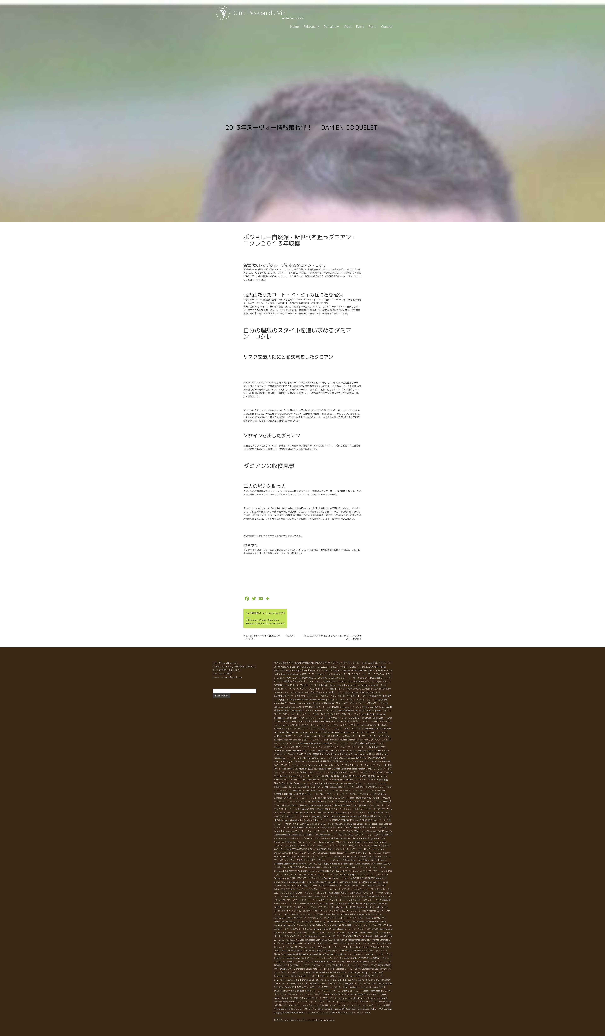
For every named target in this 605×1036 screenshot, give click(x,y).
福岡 (358, 947)
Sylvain (277, 787)
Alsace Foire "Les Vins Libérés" (308, 845)
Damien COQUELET (325, 939)
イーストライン (358, 925)
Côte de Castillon (307, 939)
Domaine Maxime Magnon (317, 827)
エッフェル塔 (307, 783)
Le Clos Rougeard (294, 950)
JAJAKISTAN (375, 754)
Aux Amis (321, 797)
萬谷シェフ (366, 939)
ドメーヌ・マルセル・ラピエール (305, 685)
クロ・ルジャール (360, 918)
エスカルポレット (319, 943)
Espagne (354, 827)
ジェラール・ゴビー (376, 976)
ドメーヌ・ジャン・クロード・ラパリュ (318, 717)
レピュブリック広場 (282, 849)
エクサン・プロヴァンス (366, 787)
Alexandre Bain (297, 710)
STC (328, 736)
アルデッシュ (337, 757)
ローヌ (372, 852)
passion (316, 823)
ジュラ (292, 1008)
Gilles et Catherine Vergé (311, 805)
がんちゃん (331, 747)
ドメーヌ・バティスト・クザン (346, 889)
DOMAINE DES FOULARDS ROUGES (319, 677)
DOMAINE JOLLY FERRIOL (285, 853)
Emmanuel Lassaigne (337, 812)
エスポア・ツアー (282, 928)
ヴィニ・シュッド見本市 (329, 707)
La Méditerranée (352, 939)
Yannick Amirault (332, 779)
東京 (388, 1005)
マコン (307, 747)
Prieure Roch (297, 827)
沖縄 (349, 925)
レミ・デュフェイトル (352, 871)
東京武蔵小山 (293, 954)
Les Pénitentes (299, 667)
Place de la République (342, 863)
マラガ (289, 816)
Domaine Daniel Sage (352, 805)
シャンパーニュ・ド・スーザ (287, 772)
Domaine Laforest (342, 838)
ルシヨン (326, 928)
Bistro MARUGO (293, 725)
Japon (333, 710)
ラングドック (339, 979)
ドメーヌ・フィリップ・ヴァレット (370, 765)
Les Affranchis (336, 670)
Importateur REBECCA (356, 994)
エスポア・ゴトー (326, 728)
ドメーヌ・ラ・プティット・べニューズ (354, 696)
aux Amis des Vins (357, 979)
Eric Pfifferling (359, 903)
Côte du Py (378, 812)
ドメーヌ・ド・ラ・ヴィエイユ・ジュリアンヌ (319, 856)
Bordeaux (372, 725)
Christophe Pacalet (366, 743)
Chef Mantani (360, 998)
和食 (364, 805)
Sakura (296, 717)
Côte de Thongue (325, 721)
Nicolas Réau (303, 699)
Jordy (286, 685)
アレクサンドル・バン (356, 900)
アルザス (364, 794)
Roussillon (283, 710)
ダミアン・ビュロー (363, 809)
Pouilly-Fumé (310, 757)
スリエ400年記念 (374, 925)
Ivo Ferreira (339, 907)
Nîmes (330, 892)
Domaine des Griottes (367, 824)
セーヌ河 (319, 910)
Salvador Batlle (330, 805)
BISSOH (359, 681)
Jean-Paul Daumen (344, 932)
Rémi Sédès (290, 896)
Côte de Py (363, 976)
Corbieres (301, 896)
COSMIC (278, 750)
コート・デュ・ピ (282, 983)
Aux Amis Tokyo (365, 838)
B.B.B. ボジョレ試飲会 (331, 824)
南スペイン (377, 696)
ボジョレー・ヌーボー (346, 677)
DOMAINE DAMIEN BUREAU (300, 754)
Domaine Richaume (374, 936)
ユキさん (376, 831)
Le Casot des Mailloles (360, 881)
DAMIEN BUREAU (373, 728)
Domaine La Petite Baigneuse (372, 714)
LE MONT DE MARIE (317, 976)
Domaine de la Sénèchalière (296, 990)
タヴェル (297, 979)
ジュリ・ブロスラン (311, 739)
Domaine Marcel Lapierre (310, 703)
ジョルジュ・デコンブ (374, 950)
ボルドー (364, 827)
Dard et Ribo (288, 670)
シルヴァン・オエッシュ (301, 929)
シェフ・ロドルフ (294, 998)
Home (294, 26)
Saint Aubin (376, 772)
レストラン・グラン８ (340, 736)
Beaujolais (273, 620)
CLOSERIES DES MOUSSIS (329, 732)
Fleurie (323, 932)
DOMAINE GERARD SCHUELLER (315, 663)
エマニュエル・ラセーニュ (346, 714)
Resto (372, 26)
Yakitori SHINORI (375, 670)
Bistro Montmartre (295, 958)
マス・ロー (349, 969)
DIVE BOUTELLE (321, 961)
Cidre (387, 736)
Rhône (363, 725)
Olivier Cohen (324, 1008)
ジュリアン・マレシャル (289, 743)
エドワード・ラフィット (342, 809)
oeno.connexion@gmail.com (227, 676)
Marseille (305, 761)
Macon (355, 838)
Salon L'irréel (280, 957)
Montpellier (337, 754)
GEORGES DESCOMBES (372, 688)
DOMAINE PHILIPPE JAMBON (288, 794)
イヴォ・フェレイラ (344, 842)
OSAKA (294, 914)
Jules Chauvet (313, 896)
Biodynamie (363, 677)
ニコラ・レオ (301, 1009)
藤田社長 (322, 768)
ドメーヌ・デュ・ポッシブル (340, 936)
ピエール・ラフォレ (349, 910)
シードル (324, 969)
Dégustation (327, 871)
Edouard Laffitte (371, 816)
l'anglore (363, 754)
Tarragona (312, 983)
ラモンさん (311, 666)
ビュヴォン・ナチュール (321, 889)
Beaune (327, 878)
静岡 (385, 699)
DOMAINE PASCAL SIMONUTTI (301, 834)
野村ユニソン (308, 673)
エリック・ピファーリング (307, 831)
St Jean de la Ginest (345, 681)
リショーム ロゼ (335, 943)
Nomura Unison (290, 805)
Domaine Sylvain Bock (331, 685)
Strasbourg (318, 779)
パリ (356, 831)
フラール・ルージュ (310, 696)
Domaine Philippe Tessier (332, 853)
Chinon (322, 903)
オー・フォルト (337, 834)
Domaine (330, 26)
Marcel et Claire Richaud (353, 750)
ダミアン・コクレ (328, 696)
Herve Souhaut (351, 754)
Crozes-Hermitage (371, 990)
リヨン (379, 853)
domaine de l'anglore (372, 681)
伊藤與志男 (255, 613)
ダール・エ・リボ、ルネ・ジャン (326, 998)
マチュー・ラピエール (334, 987)
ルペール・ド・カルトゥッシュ (341, 1001)
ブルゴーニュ (345, 918)
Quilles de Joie (293, 940)
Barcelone (365, 797)
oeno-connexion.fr (222, 673)
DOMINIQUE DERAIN (335, 797)
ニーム (285, 947)
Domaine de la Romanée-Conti (342, 961)
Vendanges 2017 (290, 925)
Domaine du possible (310, 954)
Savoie (314, 721)
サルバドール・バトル (330, 1005)
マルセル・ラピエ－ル (337, 976)
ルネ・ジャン (315, 921)
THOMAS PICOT (371, 928)
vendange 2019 (287, 878)
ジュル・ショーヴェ (334, 958)
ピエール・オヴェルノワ (362, 667)
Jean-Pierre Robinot (323, 783)
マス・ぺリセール (291, 688)
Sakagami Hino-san (283, 739)
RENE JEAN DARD (351, 725)
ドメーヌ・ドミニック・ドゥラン (356, 849)
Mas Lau (374, 968)
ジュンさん (306, 972)
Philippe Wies (365, 896)
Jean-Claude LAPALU (355, 957)
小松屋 (285, 871)
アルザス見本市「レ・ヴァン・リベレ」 (345, 965)
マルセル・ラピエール (336, 692)
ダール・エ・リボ (299, 983)
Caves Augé (363, 1008)
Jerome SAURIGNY (352, 757)
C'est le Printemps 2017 (370, 910)
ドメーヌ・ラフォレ (366, 801)
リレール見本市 (330, 772)
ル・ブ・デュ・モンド (293, 757)
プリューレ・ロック (374, 768)
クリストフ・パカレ (318, 786)
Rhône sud (297, 1012)
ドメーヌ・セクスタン (378, 827)
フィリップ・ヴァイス (363, 983)
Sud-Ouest (290, 706)
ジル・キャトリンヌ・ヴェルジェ (335, 896)
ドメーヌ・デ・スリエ (315, 957)
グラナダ (314, 692)
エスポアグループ (346, 772)
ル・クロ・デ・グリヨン (367, 1001)
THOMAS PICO (280, 951)
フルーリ (292, 969)
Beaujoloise (362, 961)
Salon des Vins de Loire (315, 736)
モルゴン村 (300, 987)
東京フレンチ (381, 878)
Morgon (303, 768)
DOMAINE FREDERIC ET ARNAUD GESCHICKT (351, 820)
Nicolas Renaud (293, 783)
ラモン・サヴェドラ (378, 732)
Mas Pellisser (337, 929)
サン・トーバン (378, 856)
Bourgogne (350, 874)
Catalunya (344, 707)
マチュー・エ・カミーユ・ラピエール (343, 794)
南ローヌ (359, 717)
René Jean (339, 939)
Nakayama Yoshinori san (285, 842)
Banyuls (379, 776)
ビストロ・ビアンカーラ (304, 910)
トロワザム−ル (301, 776)
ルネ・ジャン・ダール (340, 827)
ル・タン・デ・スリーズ (309, 852)
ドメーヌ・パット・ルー (307, 842)
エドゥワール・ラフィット (330, 947)
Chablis (308, 838)
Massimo (377, 885)
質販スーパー (299, 790)
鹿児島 (316, 754)
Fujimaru (317, 929)
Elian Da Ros (279, 783)
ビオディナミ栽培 (382, 979)
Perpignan (336, 674)
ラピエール (343, 867)
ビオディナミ (315, 860)
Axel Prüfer (325, 754)
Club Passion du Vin (344, 921)
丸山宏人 (349, 983)
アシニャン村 (322, 670)
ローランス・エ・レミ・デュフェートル (372, 874)
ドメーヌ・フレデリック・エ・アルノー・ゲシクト (364, 790)
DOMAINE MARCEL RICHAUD (355, 732)
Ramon (354, 860)
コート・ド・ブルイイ (365, 779)
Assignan (329, 882)
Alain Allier (279, 703)
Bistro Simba (324, 765)
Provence (384, 968)
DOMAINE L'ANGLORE (364, 878)
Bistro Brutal (296, 892)
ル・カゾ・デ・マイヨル (342, 765)
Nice (310, 776)
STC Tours (387, 925)
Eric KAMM (327, 972)
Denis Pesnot (312, 903)
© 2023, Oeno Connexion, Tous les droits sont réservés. (304, 1019)
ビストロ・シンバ (350, 674)
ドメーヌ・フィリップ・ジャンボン (336, 831)
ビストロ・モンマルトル (341, 878)
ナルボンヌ (385, 845)
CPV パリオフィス (318, 747)
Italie (347, 797)
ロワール (297, 677)
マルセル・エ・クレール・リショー (292, 801)
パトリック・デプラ (346, 717)
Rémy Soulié (342, 1012)
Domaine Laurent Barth (299, 721)
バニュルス (359, 728)
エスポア (379, 699)
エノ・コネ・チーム (301, 816)
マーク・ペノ (349, 786)
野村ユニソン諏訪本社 (298, 871)
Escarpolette (336, 786)
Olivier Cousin (307, 772)
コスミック (379, 834)
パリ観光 (368, 885)
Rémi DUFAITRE (334, 768)
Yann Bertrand (357, 885)
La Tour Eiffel (382, 801)
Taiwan (289, 910)
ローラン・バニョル (292, 900)
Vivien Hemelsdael (326, 914)
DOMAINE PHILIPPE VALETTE (350, 710)
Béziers (367, 761)
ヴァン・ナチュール (282, 827)
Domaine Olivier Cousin (320, 885)
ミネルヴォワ (336, 663)
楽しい (369, 957)
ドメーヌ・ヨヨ (332, 801)
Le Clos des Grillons (313, 925)
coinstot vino (357, 987)
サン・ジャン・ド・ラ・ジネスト (312, 1001)
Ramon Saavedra (317, 699)
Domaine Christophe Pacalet (317, 979)
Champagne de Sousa (358, 739)
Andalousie (316, 972)
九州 (352, 896)
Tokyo (277, 878)
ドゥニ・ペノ (386, 990)
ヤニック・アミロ (307, 688)
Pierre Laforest (385, 824)
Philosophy (311, 26)
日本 (383, 757)
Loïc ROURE (320, 849)
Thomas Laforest (380, 939)
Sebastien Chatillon (283, 717)
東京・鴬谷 (355, 797)
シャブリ (297, 779)
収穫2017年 (330, 681)
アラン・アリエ (370, 965)
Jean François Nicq (357, 972)
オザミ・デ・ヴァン (375, 736)
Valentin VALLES (363, 776)
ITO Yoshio (345, 860)
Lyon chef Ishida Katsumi (354, 768)
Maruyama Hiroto (292, 761)
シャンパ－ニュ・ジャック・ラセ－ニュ (368, 1005)
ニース (383, 820)
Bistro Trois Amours (300, 889)
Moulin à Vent (385, 1001)
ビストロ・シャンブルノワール (306, 1005)
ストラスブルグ (351, 853)
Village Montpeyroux (315, 750)
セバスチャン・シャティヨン (364, 783)
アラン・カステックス (369, 867)
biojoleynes (379, 983)
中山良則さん (310, 867)
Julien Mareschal (342, 903)
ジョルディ (373, 994)
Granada (297, 739)
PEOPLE (334, 867)
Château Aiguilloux (372, 710)
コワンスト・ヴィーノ (364, 699)
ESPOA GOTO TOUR (301, 849)
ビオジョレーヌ (322, 688)
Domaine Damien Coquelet (270, 623)
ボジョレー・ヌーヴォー (314, 794)
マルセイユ (351, 907)
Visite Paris (285, 667)
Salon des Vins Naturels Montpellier (361, 685)
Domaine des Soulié (377, 998)
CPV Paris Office (348, 824)
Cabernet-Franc (281, 976)
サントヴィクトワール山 (323, 838)
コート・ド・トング (290, 809)
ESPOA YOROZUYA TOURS (298, 943)
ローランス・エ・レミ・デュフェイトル (354, 747)
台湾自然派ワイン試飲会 (318, 743)
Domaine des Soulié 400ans (367, 932)
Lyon (375, 882)
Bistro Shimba (285, 1005)
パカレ (385, 681)
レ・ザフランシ (306, 965)
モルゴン (285, 889)
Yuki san (383, 707)
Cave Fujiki (301, 961)
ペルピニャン (333, 849)
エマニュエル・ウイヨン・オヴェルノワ (334, 667)
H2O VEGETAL (347, 779)
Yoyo (312, 849)
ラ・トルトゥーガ (375, 972)
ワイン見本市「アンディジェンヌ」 (296, 681)
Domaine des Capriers (301, 820)
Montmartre (280, 834)
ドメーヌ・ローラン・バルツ (318, 710)
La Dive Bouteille (362, 969)
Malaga (310, 961)
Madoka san (329, 703)
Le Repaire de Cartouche (369, 914)
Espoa (283, 954)
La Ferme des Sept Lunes (314, 936)
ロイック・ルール (337, 900)
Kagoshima (339, 892)
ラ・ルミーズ (323, 757)
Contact (386, 26)
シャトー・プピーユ (367, 674)
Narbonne (306, 998)
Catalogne (313, 765)
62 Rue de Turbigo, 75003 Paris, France (234, 666)
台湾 (340, 805)
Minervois (313, 707)
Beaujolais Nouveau (284, 830)
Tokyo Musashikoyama (291, 674)
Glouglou (339, 871)
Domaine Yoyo (365, 831)
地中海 (298, 670)
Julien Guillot (351, 1009)
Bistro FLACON (355, 692)
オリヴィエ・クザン (360, 721)
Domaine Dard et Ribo (335, 925)
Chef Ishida (307, 779)
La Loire (316, 776)
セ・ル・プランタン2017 (314, 1012)
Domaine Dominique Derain (288, 881)
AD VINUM (375, 845)
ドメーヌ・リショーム (331, 725)
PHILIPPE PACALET (328, 761)
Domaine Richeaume (283, 979)
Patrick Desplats (336, 968)
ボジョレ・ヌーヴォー (352, 663)
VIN (356, 896)
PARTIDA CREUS (333, 750)
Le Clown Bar (328, 954)
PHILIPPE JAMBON (371, 757)
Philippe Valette (370, 860)
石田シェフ (313, 768)
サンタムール (306, 725)
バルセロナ (313, 932)
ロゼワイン (328, 714)
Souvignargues (323, 834)
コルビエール (349, 947)
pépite (370, 918)
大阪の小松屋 (382, 779)
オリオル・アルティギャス (294, 765)
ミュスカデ (331, 1012)
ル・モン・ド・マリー (364, 943)
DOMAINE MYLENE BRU (356, 670)
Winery (262, 620)
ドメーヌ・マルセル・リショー (303, 947)
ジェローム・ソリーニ (290, 787)
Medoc (305, 932)
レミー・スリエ (358, 736)
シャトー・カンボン (349, 856)
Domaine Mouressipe (364, 842)
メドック (387, 768)
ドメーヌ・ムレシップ (378, 961)
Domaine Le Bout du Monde (371, 907)
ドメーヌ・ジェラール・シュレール (306, 714)
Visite (347, 26)
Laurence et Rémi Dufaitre (366, 921)
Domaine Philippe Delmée (285, 1001)
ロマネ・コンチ (321, 965)
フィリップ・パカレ (346, 703)
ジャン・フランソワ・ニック (371, 703)
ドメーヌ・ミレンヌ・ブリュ (378, 954)
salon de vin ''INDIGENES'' (290, 867)
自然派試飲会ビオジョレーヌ (351, 761)
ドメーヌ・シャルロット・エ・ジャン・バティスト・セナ (308, 907)
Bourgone (279, 761)
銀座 (373, 776)
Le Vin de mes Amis (353, 816)
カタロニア (319, 681)
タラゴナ (382, 783)
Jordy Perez (311, 790)
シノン (314, 990)
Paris (348, 987)
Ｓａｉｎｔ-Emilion (332, 910)
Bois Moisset (290, 703)
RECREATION (378, 761)
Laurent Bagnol (341, 881)
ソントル (280, 896)
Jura (359, 859)
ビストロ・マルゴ (337, 994)
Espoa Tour (346, 997)
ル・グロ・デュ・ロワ (308, 914)
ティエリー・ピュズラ (291, 932)
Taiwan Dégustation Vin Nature (368, 863)
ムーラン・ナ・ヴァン (354, 929)
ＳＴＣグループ (281, 994)
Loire (376, 820)
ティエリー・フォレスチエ (371, 889)
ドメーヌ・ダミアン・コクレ (360, 812)
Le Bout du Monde (285, 776)
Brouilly (304, 787)
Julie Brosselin (299, 750)
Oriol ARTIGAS (284, 677)
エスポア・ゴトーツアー (293, 736)
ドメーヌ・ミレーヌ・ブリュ (304, 797)
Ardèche (278, 736)
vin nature (378, 849)
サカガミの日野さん (377, 794)
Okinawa (304, 743)
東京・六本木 (379, 838)
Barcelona (330, 903)
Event (360, 26)
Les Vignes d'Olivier (308, 732)
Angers (337, 783)
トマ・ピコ (355, 707)
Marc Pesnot (309, 670)
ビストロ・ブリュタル (317, 812)
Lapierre (353, 976)
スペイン (312, 1008)
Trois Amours (302, 921)
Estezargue (346, 783)
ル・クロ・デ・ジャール (295, 903)
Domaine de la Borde (340, 885)
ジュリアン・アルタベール (296, 860)
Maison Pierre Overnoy (284, 921)
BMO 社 (369, 980)
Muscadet (375, 677)
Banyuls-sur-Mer (326, 842)
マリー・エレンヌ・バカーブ (336, 845)
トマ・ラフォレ (328, 921)
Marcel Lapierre (298, 976)
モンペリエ (354, 867)
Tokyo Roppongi (371, 987)
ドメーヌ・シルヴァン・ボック (331, 983)
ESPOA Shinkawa (289, 856)
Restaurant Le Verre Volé (286, 918)
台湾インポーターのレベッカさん (345, 688)
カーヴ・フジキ (293, 696)
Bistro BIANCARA (286, 987)
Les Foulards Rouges (299, 885)
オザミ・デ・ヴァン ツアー (329, 790)
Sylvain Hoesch (284, 820)
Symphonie (349, 943)
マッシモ (314, 761)
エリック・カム (316, 878)
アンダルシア (365, 856)
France (326, 994)
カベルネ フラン (379, 896)
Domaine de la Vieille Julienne (317, 950)
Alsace (387, 688)
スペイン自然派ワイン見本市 (287, 663)
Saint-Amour (357, 950)
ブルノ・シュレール (321, 820)
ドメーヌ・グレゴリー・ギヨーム (303, 728)
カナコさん (385, 947)
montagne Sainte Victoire (308, 969)
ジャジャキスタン (363, 772)
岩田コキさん (386, 831)
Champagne (282, 812)
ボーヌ (321, 692)
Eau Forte (382, 725)
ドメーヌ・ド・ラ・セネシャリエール (291, 692)
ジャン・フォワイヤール (326, 918)
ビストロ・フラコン (307, 918)
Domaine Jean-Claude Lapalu (315, 808)
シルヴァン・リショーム (359, 845)
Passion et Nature (316, 801)
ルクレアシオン (378, 747)
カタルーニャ (380, 918)
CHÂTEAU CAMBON (369, 706)
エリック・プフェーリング (375, 871)
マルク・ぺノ (376, 1008)
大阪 (276, 1005)
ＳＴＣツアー (302, 878)
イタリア (319, 772)
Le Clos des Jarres (297, 812)
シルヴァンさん (302, 707)
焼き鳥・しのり (379, 958)
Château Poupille (373, 750)
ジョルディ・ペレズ (314, 987)
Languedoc (317, 816)
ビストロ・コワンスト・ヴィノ (359, 834)
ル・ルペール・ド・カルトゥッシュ (349, 954)
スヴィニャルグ (316, 863)
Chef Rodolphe (288, 961)
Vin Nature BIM (281, 1009)
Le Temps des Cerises (313, 881)
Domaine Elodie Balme (375, 717)
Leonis (301, 925)
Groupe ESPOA (338, 1008)
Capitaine (317, 725)
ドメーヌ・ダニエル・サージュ (330, 874)
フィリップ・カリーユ (294, 747)
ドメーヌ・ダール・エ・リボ (291, 838)
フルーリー (345, 1005)
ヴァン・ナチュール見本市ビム (298, 824)
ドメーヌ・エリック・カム (342, 743)
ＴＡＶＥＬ (307, 892)
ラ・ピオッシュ (319, 892)
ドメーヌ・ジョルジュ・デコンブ (347, 990)
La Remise (314, 870)
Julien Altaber (339, 972)
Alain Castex (360, 936)
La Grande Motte (370, 663)
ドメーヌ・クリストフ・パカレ (340, 699)
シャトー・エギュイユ (330, 860)
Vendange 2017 (290, 768)
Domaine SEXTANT (282, 797)
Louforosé (286, 750)
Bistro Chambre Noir (345, 914)
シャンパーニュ (294, 936)
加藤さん (328, 863)
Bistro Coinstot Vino (333, 816)
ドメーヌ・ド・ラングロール (315, 900)
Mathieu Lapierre (308, 874)
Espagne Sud (280, 728)
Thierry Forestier (348, 801)
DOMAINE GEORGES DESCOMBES (337, 775)
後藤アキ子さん (323, 867)
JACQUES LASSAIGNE (370, 947)
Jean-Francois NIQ (341, 721)
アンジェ (331, 932)
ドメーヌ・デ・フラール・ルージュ (305, 994)
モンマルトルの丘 (352, 892)
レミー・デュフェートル (360, 1012)
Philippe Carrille (323, 674)
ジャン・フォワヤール (341, 950)
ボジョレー (363, 852)
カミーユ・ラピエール (344, 728)
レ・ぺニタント (324, 990)
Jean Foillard (376, 721)
